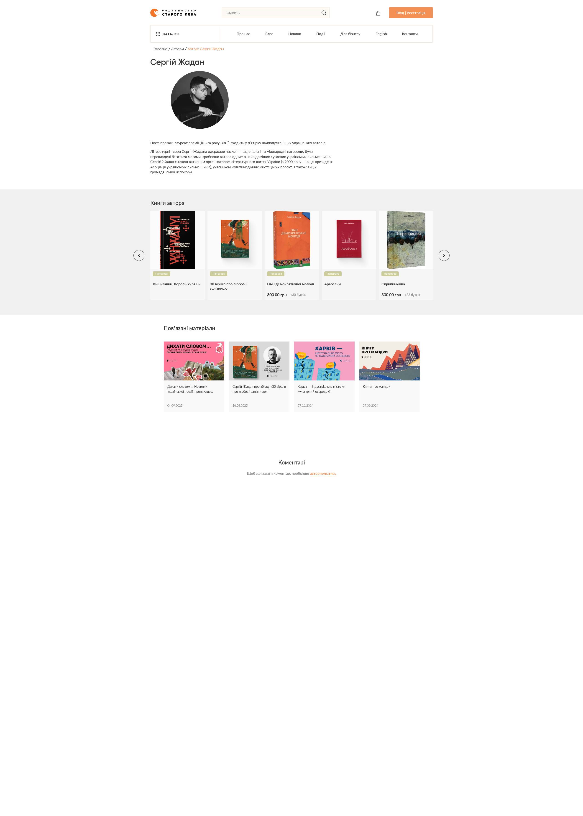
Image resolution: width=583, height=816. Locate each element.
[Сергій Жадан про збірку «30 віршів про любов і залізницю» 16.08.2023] (259, 361)
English (381, 33)
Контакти (410, 33)
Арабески (332, 284)
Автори (177, 49)
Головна (160, 49)
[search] (324, 12)
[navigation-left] (138, 255)
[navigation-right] (444, 255)
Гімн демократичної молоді (290, 284)
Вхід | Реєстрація (410, 12)
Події (320, 33)
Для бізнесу (350, 33)
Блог (269, 33)
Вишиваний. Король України (176, 284)
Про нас (243, 33)
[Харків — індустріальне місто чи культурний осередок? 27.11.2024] (324, 361)
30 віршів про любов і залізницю (228, 286)
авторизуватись (323, 473)
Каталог (171, 34)
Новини (294, 33)
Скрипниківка (393, 284)
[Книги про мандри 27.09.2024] (389, 361)
